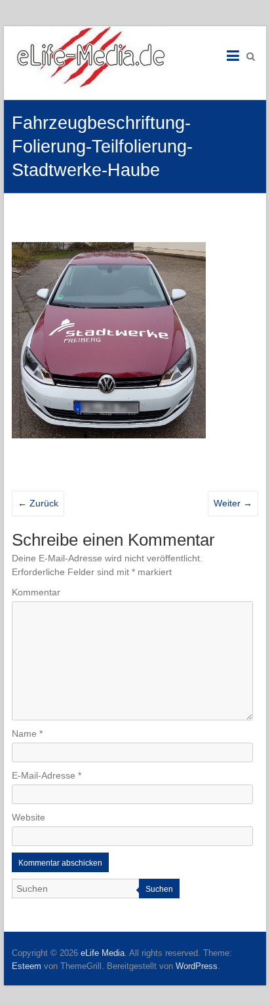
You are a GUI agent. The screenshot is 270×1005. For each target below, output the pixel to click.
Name (27, 733)
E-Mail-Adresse (46, 775)
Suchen (159, 889)
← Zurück (38, 503)
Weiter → (233, 503)
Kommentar (36, 592)
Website (28, 817)
